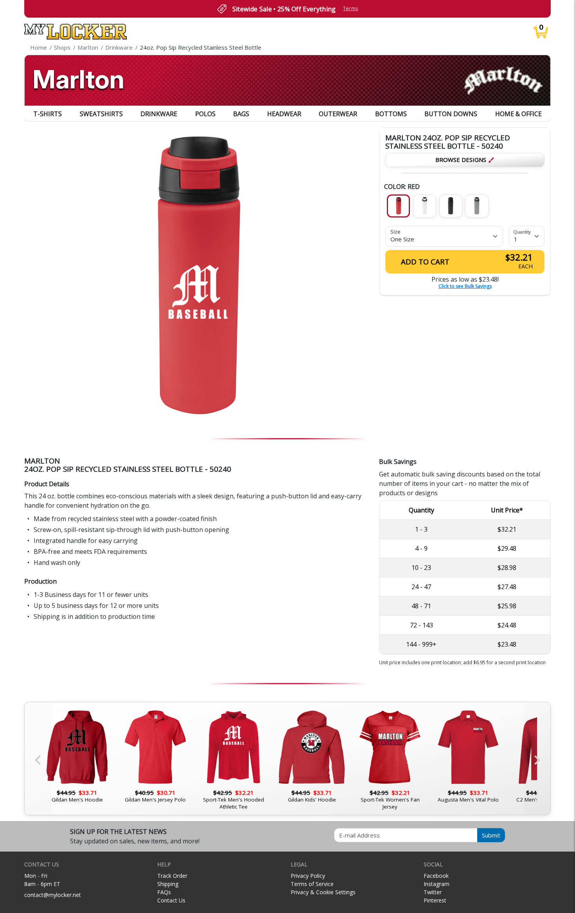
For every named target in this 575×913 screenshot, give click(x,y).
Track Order (172, 875)
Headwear (284, 114)
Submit (491, 835)
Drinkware (158, 114)
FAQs (164, 892)
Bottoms (391, 114)
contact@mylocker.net (52, 895)
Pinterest (435, 900)
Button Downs (450, 114)
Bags (241, 114)
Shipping (167, 884)
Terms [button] (350, 8)
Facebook (436, 875)
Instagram (436, 884)
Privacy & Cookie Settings (323, 892)
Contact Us (171, 900)
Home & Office (518, 114)
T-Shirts (47, 114)
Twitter (433, 892)
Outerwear (338, 114)
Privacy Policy (308, 875)
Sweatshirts (101, 114)
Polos (205, 114)
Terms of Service (312, 884)
